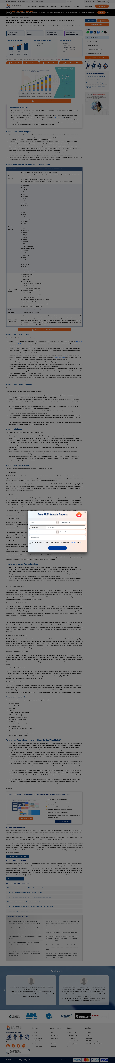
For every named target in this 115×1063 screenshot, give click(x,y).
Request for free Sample (57, 548)
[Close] (85, 512)
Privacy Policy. (74, 542)
